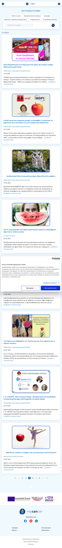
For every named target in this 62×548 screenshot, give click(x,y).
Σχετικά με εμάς (46, 528)
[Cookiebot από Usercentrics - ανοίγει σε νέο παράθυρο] (53, 259)
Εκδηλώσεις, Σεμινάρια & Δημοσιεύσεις (15, 19)
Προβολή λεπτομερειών (50, 283)
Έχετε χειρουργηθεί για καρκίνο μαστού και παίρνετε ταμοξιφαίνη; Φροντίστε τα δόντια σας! (30, 231)
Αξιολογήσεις (45, 530)
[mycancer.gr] (31, 511)
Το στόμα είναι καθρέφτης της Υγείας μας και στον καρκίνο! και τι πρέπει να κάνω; (29, 342)
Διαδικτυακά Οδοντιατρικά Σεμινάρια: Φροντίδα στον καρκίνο (31, 176)
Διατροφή (47, 16)
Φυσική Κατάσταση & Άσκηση (32, 16)
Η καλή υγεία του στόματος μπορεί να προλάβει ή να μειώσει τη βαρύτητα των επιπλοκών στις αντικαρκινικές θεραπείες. (28, 121)
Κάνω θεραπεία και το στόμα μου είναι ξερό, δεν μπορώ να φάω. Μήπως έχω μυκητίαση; (29, 66)
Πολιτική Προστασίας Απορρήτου (31, 541)
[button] (31, 11)
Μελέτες (14, 530)
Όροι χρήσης (31, 544)
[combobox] (18, 25)
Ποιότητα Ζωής (16, 16)
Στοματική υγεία (35, 19)
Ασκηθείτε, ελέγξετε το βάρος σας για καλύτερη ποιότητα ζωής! (31, 452)
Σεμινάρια (15, 528)
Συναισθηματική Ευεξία (50, 19)
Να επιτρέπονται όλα (50, 288)
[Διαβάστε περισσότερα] (12, 193)
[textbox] (19, 25)
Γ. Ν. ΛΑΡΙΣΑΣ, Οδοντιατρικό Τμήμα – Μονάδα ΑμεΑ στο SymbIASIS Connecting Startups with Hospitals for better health (30, 398)
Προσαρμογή (30, 288)
